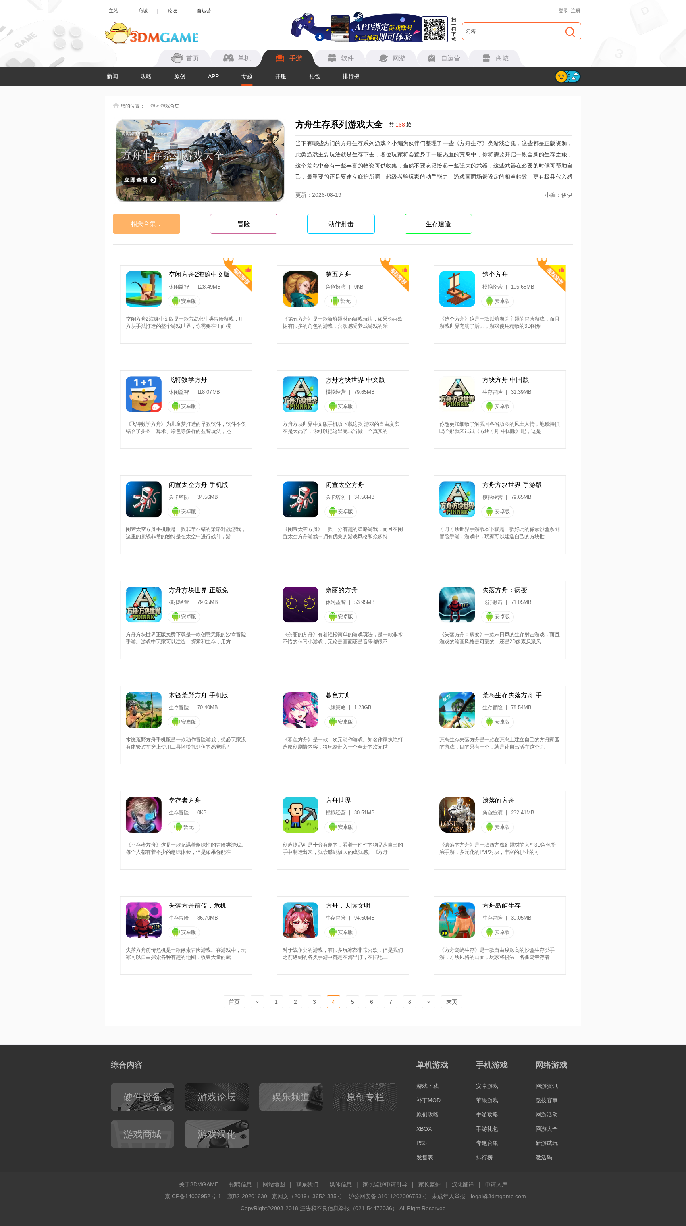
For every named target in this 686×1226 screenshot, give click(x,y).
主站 (113, 10)
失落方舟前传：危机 (198, 905)
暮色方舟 (338, 695)
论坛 (172, 10)
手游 (150, 106)
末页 (451, 1002)
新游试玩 (547, 1143)
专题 (246, 76)
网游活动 (547, 1114)
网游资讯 (547, 1086)
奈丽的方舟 (342, 590)
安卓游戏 (487, 1086)
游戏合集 (169, 106)
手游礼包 (487, 1129)
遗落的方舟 (498, 800)
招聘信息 (240, 1184)
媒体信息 (341, 1184)
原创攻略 (427, 1114)
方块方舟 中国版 (505, 379)
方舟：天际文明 (348, 905)
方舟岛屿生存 (501, 905)
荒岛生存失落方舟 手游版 (512, 695)
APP (213, 76)
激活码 (544, 1157)
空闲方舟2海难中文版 (199, 274)
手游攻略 (487, 1114)
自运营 (204, 10)
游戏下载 (427, 1086)
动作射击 (341, 224)
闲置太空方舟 (345, 484)
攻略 (146, 76)
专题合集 (487, 1143)
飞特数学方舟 (188, 379)
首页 (234, 1002)
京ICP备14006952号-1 (193, 1196)
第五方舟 (338, 274)
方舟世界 (338, 800)
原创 (179, 76)
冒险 (243, 224)
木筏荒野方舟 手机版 (198, 695)
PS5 (421, 1143)
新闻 (112, 76)
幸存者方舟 (185, 800)
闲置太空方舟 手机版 (198, 484)
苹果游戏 (487, 1100)
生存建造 (438, 224)
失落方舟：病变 (504, 590)
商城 (143, 10)
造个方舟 (495, 274)
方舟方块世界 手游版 (512, 484)
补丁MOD (428, 1100)
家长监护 (429, 1184)
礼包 (314, 76)
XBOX (424, 1129)
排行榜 (351, 76)
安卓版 (188, 301)
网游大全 (547, 1129)
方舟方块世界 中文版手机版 (355, 379)
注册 (575, 10)
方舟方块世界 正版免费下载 (198, 590)
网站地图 (274, 1184)
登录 (563, 10)
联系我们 (307, 1184)
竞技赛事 (547, 1100)
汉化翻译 (463, 1184)
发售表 (424, 1157)
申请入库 (496, 1184)
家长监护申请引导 (385, 1184)
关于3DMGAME (198, 1184)
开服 (280, 76)
